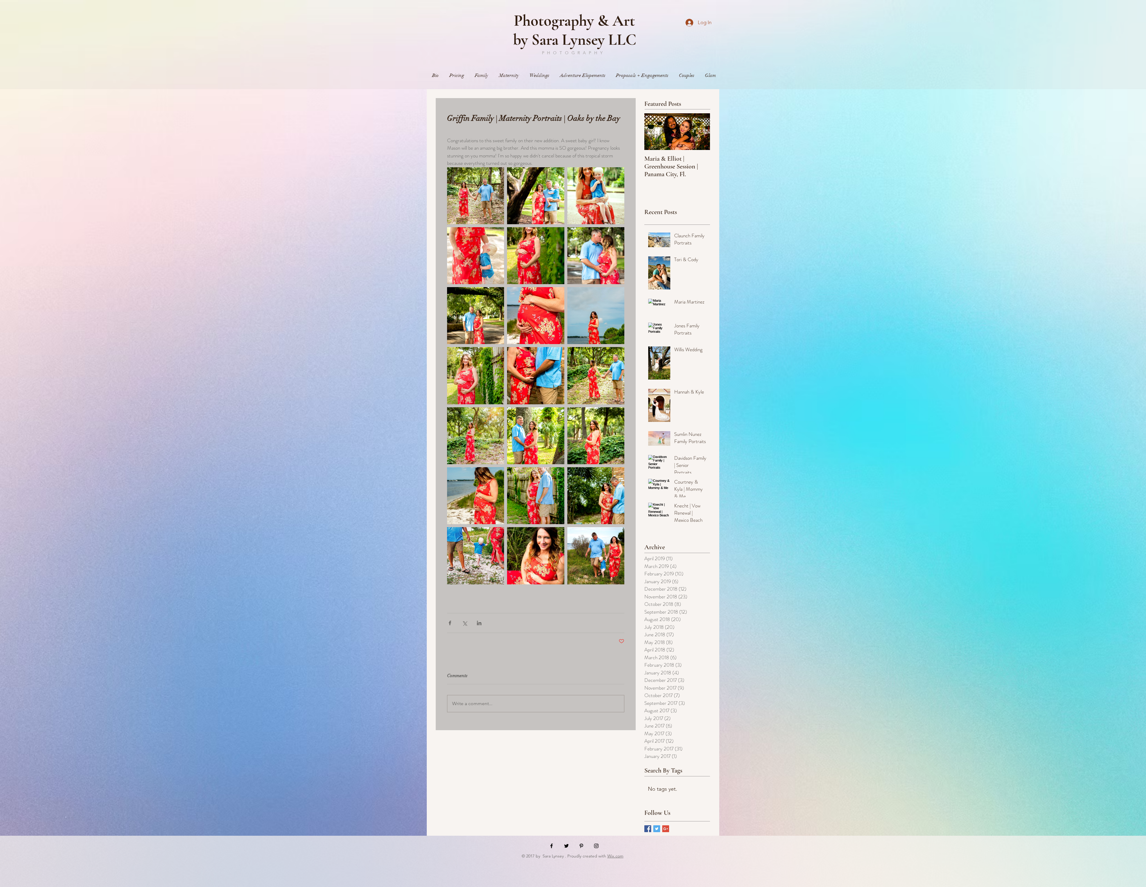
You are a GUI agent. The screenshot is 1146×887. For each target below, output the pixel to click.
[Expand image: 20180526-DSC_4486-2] (475, 495)
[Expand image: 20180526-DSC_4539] (535, 255)
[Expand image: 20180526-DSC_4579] (595, 255)
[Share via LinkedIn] (479, 623)
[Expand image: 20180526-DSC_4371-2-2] (595, 375)
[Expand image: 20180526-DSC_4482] (535, 315)
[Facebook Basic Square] (647, 828)
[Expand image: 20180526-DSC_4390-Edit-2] (475, 435)
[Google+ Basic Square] (665, 828)
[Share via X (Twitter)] (464, 623)
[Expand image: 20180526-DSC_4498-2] (595, 315)
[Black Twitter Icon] (566, 846)
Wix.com (615, 856)
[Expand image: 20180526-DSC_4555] (475, 315)
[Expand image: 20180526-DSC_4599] (595, 195)
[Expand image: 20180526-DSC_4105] (535, 195)
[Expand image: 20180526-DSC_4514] (475, 375)
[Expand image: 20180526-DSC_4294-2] (595, 555)
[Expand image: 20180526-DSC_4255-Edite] (535, 555)
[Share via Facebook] (450, 623)
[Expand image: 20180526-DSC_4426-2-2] (535, 435)
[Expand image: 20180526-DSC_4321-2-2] (595, 495)
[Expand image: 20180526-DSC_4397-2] (595, 435)
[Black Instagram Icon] (596, 846)
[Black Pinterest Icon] (581, 846)
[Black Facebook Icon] (551, 846)
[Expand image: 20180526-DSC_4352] (475, 195)
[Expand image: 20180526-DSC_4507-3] (535, 495)
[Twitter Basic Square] (656, 828)
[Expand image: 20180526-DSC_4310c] (475, 555)
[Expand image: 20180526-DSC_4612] (475, 255)
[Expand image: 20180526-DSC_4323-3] (535, 375)
